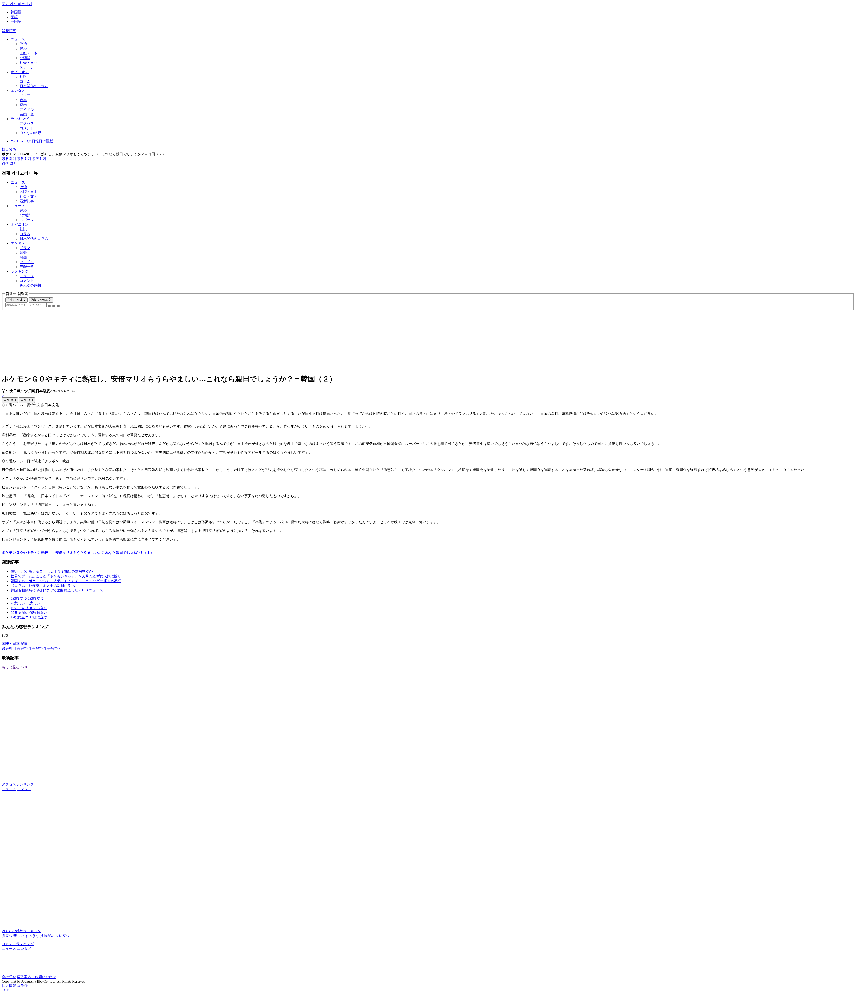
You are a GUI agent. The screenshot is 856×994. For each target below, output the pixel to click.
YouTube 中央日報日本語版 (32, 141)
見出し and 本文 (40, 300)
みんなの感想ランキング (21, 931)
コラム (25, 81)
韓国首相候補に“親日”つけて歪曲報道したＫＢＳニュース (57, 590)
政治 (23, 44)
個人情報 (9, 986)
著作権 (22, 986)
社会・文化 (28, 62)
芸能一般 (27, 114)
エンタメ (18, 91)
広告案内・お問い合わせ (36, 977)
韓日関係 (9, 149)
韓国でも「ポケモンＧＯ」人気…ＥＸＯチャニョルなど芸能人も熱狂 (66, 581)
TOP (5, 990)
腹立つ (7, 936)
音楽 (23, 100)
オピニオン (20, 72)
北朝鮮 (25, 58)
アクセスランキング (18, 784)
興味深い (47, 936)
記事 (15, 643)
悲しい (18, 936)
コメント (27, 128)
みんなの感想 (30, 133)
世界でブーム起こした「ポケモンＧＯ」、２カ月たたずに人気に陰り (66, 576)
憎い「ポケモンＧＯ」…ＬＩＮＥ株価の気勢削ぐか (52, 571)
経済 (23, 48)
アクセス (27, 123)
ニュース (18, 39)
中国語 (16, 21)
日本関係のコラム (34, 86)
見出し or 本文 (16, 300)
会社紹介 (9, 977)
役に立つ (62, 936)
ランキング (20, 119)
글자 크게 (27, 400)
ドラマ (25, 95)
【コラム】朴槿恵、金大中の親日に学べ (43, 585)
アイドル (27, 109)
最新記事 (9, 31)
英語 (14, 17)
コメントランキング (18, 944)
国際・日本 (28, 53)
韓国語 (16, 12)
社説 (23, 77)
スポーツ (27, 67)
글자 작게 (10, 400)
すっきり (32, 936)
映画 (23, 105)
